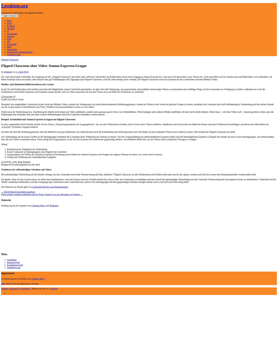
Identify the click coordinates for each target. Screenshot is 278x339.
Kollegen (54, 205)
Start (9, 21)
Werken (10, 36)
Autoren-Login (14, 54)
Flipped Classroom (9, 59)
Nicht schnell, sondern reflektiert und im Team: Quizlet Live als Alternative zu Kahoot (42, 194)
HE (8, 41)
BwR (9, 23)
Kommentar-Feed (15, 265)
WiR (9, 39)
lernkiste (8, 72)
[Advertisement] (88, 229)
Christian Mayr (38, 205)
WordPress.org (13, 267)
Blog (9, 47)
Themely (54, 288)
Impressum (12, 49)
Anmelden (12, 260)
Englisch (11, 26)
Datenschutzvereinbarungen (19, 52)
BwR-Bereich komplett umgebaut (18, 192)
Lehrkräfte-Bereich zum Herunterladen (50, 187)
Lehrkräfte (12, 44)
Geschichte (12, 34)
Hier (3, 283)
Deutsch (10, 28)
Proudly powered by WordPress (15, 288)
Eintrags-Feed (13, 262)
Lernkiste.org (14, 5)
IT (8, 31)
